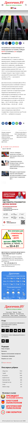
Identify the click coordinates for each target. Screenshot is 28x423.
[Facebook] (6, 43)
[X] (9, 43)
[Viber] (20, 43)
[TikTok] (11, 330)
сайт (15, 51)
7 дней (3, 30)
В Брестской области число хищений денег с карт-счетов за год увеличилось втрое (20, 135)
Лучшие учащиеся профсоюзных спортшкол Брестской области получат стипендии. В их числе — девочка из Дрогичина (7, 137)
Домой (2, 11)
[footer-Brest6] (14, 402)
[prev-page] (2, 182)
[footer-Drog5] (14, 407)
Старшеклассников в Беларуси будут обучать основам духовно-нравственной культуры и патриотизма (17, 165)
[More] (23, 43)
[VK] (2, 43)
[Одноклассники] (23, 330)
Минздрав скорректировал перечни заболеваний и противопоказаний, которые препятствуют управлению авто (18, 175)
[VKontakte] (15, 330)
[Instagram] (7, 330)
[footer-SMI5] (14, 412)
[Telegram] (13, 43)
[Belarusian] (11, 8)
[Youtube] (19, 330)
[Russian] (15, 8)
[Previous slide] (4, 294)
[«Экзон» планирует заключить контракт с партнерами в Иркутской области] (5, 154)
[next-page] (5, 182)
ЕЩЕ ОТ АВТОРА (6, 148)
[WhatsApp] (16, 43)
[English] (13, 8)
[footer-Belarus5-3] (14, 396)
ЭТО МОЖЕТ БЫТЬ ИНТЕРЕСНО (11, 147)
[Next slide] (24, 294)
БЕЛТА (3, 51)
